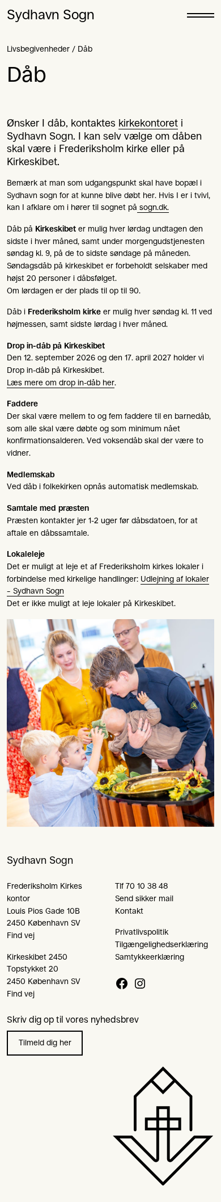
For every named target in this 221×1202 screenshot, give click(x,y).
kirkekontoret (148, 123)
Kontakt (129, 910)
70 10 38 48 (147, 885)
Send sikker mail (144, 898)
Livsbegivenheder (38, 48)
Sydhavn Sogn (51, 15)
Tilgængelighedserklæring (161, 944)
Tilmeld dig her (45, 1042)
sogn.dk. (153, 207)
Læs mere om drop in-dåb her (60, 382)
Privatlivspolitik (141, 931)
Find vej (21, 935)
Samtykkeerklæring (149, 956)
